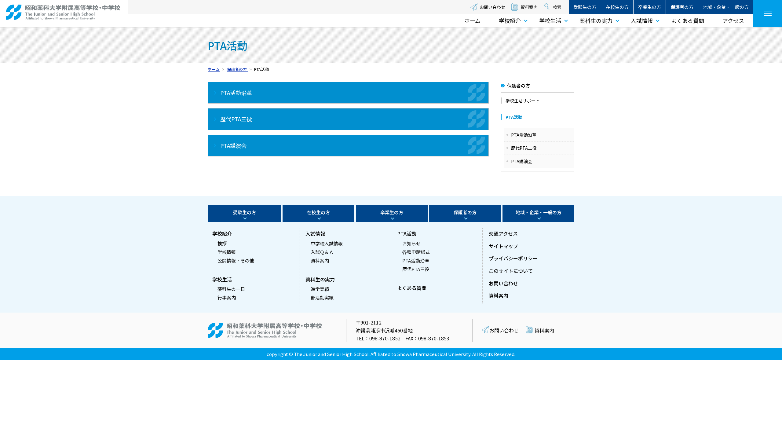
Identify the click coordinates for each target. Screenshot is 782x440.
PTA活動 (406, 233)
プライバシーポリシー (513, 258)
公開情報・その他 (235, 260)
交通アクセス (503, 233)
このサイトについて (511, 270)
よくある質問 (687, 20)
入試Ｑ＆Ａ (322, 252)
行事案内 (226, 297)
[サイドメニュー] (767, 13)
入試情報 (642, 20)
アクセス (733, 20)
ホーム (472, 20)
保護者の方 (682, 7)
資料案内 (529, 7)
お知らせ (411, 243)
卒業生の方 (649, 7)
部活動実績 (322, 297)
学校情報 (226, 252)
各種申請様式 (416, 252)
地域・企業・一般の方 (726, 7)
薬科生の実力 (595, 20)
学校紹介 (510, 20)
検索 (557, 7)
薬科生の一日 (231, 289)
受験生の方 (584, 7)
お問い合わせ (492, 7)
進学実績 (320, 289)
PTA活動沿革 (523, 135)
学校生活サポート (523, 100)
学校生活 (550, 20)
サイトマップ (503, 246)
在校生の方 (617, 7)
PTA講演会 (521, 161)
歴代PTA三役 (523, 148)
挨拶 (222, 243)
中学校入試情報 (327, 243)
